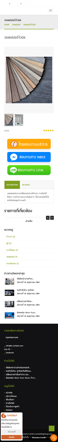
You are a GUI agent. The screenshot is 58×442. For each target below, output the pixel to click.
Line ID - (8, 349)
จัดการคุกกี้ (11, 431)
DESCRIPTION (12, 184)
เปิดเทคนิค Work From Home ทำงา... (21, 378)
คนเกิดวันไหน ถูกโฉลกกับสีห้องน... (19, 371)
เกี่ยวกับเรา (10, 399)
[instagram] (21, 3)
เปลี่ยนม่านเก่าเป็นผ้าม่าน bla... (17, 374)
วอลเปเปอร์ (16, 24)
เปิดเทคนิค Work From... (26, 312)
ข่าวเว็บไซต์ (10, 403)
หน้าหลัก (9, 392)
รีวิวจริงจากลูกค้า (12, 406)
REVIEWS (26, 184)
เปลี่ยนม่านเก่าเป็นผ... (25, 301)
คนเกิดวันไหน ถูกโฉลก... (26, 290)
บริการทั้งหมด (11, 396)
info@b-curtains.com (14, 345)
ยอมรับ (11, 437)
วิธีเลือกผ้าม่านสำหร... (25, 278)
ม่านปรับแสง (12, 263)
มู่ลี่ (8, 243)
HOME (6, 24)
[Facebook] (9, 3)
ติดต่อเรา (9, 410)
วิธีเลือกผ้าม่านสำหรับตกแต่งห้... (18, 367)
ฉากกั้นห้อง (12, 250)
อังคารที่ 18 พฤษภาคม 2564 (28, 282)
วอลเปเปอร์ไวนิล (29, 24)
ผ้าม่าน (10, 236)
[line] (15, 3)
